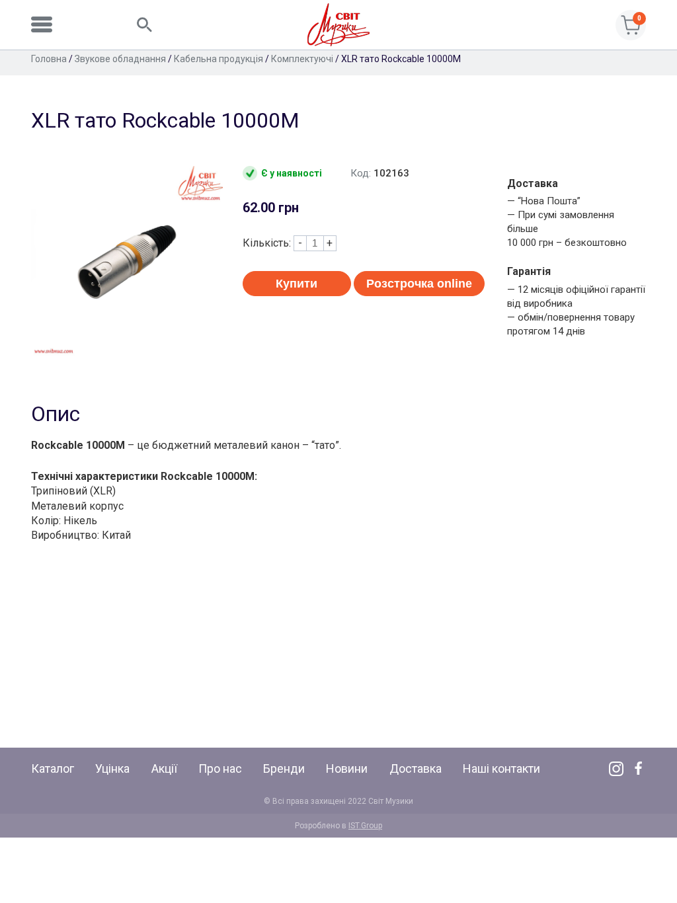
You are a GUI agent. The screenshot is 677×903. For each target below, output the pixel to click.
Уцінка (112, 768)
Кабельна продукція (218, 59)
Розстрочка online (419, 283)
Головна (49, 59)
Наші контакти (501, 768)
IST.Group (365, 825)
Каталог (52, 768)
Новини (347, 768)
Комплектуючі (302, 59)
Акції (164, 768)
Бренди (284, 768)
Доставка (415, 768)
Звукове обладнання (120, 59)
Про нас (220, 768)
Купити (296, 283)
